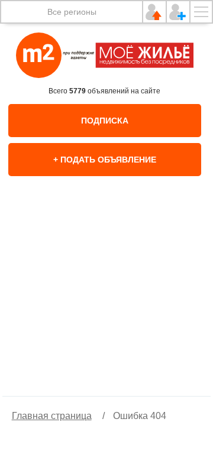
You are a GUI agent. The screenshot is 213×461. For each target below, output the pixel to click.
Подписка (104, 120)
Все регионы (71, 12)
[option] (106, 298)
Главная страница (52, 416)
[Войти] (154, 11)
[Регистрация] (178, 11)
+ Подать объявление (104, 159)
